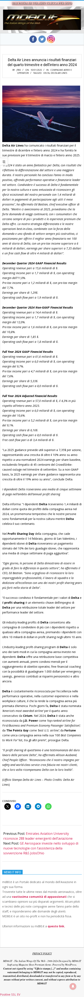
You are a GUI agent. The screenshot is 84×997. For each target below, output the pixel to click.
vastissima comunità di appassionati (39, 897)
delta (46, 73)
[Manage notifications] (73, 986)
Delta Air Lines (59, 73)
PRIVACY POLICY (42, 953)
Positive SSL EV (10, 994)
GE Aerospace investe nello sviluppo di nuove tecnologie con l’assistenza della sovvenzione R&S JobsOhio (40, 848)
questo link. (56, 926)
